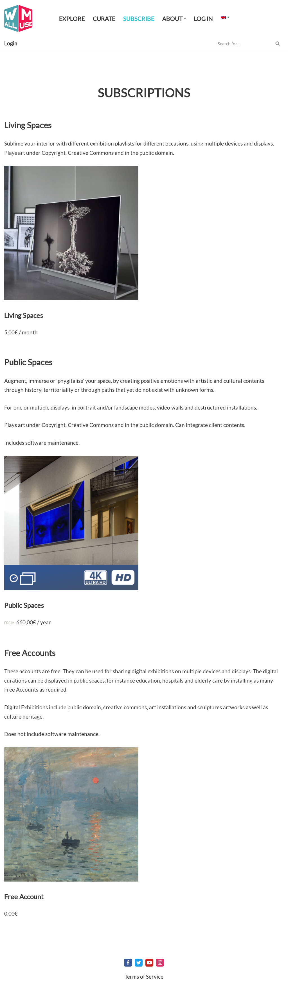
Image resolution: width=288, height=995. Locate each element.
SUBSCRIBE (138, 18)
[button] (185, 18)
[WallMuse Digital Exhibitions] (18, 18)
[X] (139, 963)
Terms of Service (144, 976)
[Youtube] (149, 963)
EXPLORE (72, 18)
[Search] (277, 43)
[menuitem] (223, 17)
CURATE (104, 18)
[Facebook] (128, 963)
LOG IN (203, 18)
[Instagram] (160, 963)
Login (10, 43)
